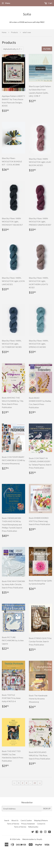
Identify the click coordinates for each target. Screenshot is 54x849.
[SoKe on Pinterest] (41, 832)
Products (14, 32)
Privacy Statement (28, 824)
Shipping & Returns (41, 820)
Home (4, 32)
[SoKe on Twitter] (32, 832)
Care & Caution (26, 820)
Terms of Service (13, 824)
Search (6, 820)
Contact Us (41, 824)
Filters (46, 49)
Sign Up (46, 808)
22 (35, 783)
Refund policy (33, 827)
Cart (50, 3)
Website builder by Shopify (32, 839)
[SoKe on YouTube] (49, 832)
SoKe (27, 14)
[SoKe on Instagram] (45, 832)
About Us (14, 820)
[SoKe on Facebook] (37, 832)
